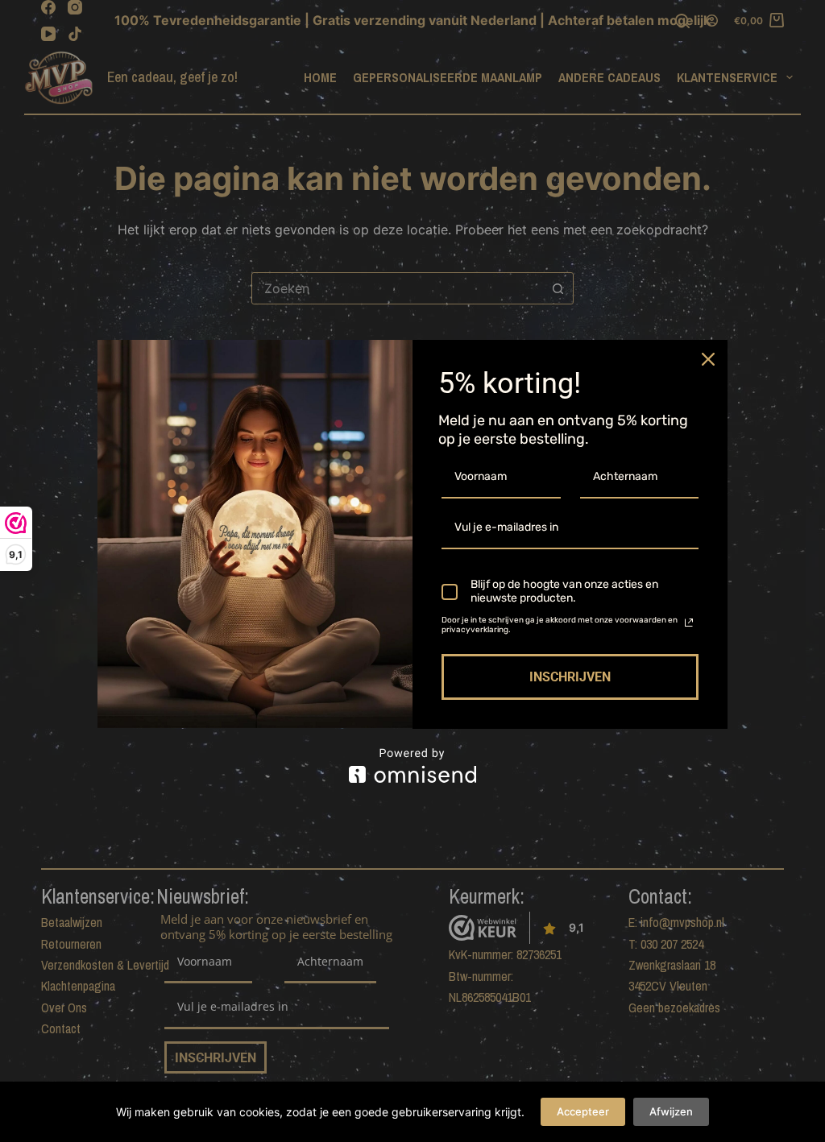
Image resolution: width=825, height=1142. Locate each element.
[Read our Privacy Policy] (689, 622)
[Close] (708, 359)
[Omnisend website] (412, 765)
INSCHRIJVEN (570, 677)
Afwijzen (671, 1111)
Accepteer (583, 1111)
